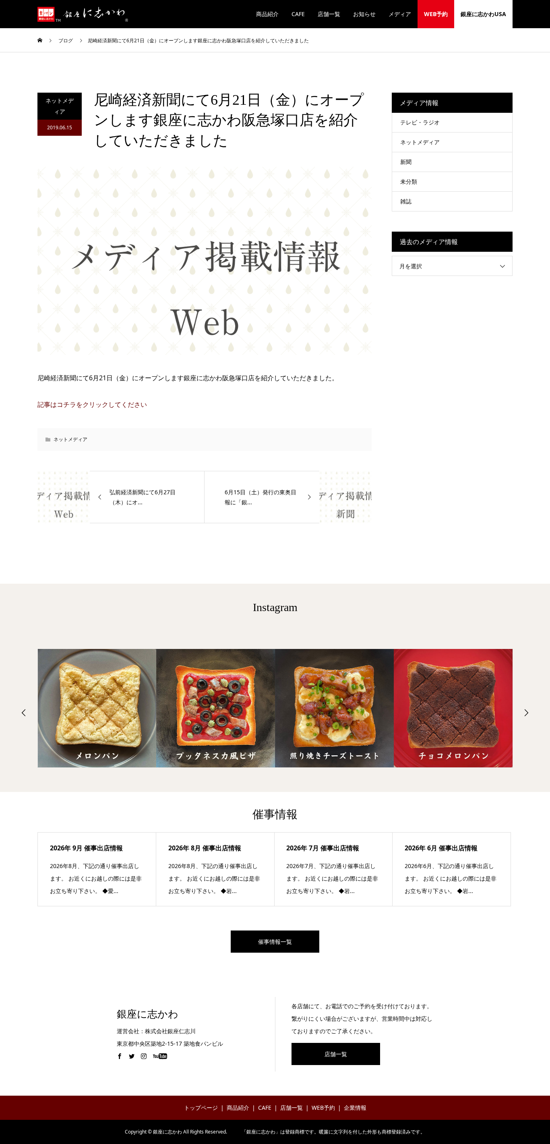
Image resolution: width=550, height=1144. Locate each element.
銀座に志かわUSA (483, 14)
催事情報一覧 (275, 941)
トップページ (201, 1107)
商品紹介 (267, 14)
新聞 (405, 162)
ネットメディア (59, 106)
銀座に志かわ (147, 1014)
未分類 (408, 181)
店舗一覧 (329, 14)
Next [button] (526, 713)
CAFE (298, 14)
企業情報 (355, 1107)
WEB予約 (436, 14)
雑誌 (405, 201)
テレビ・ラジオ (420, 122)
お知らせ (364, 14)
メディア (400, 14)
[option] (97, 708)
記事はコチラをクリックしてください (92, 404)
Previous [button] (24, 713)
